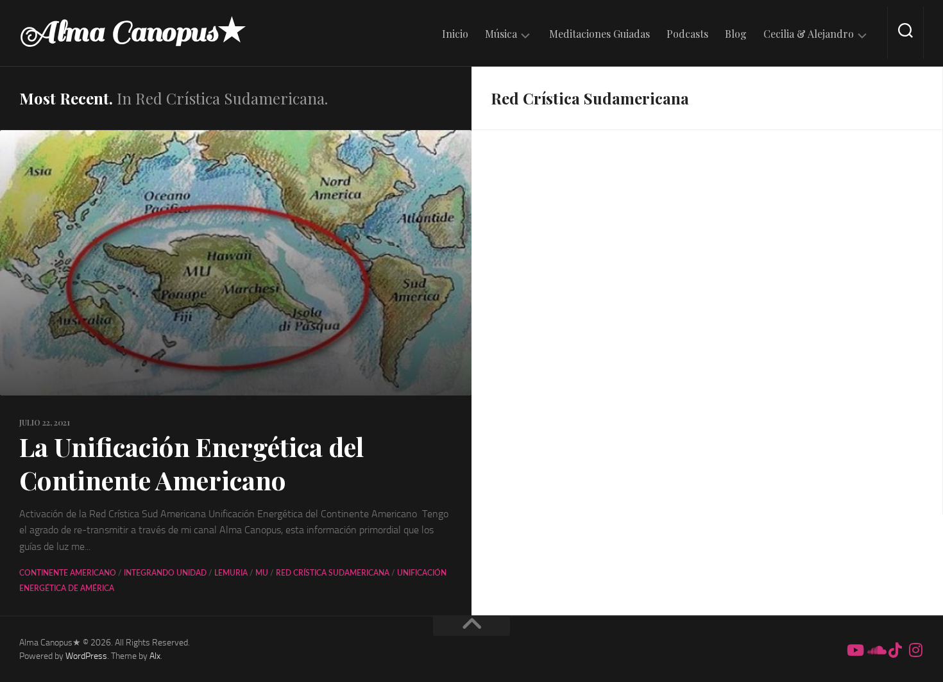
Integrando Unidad (165, 573)
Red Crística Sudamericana (332, 573)
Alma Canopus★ (132, 32)
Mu (261, 573)
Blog (736, 34)
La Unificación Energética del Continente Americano (191, 463)
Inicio (455, 34)
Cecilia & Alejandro (808, 34)
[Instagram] (916, 650)
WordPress (86, 656)
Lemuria (231, 573)
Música (501, 34)
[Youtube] (854, 650)
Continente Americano (67, 573)
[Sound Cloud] (875, 650)
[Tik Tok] (895, 650)
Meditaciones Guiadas (599, 34)
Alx (154, 656)
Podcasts (687, 34)
